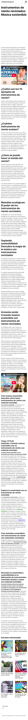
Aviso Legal (5, 706)
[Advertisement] (14, 32)
